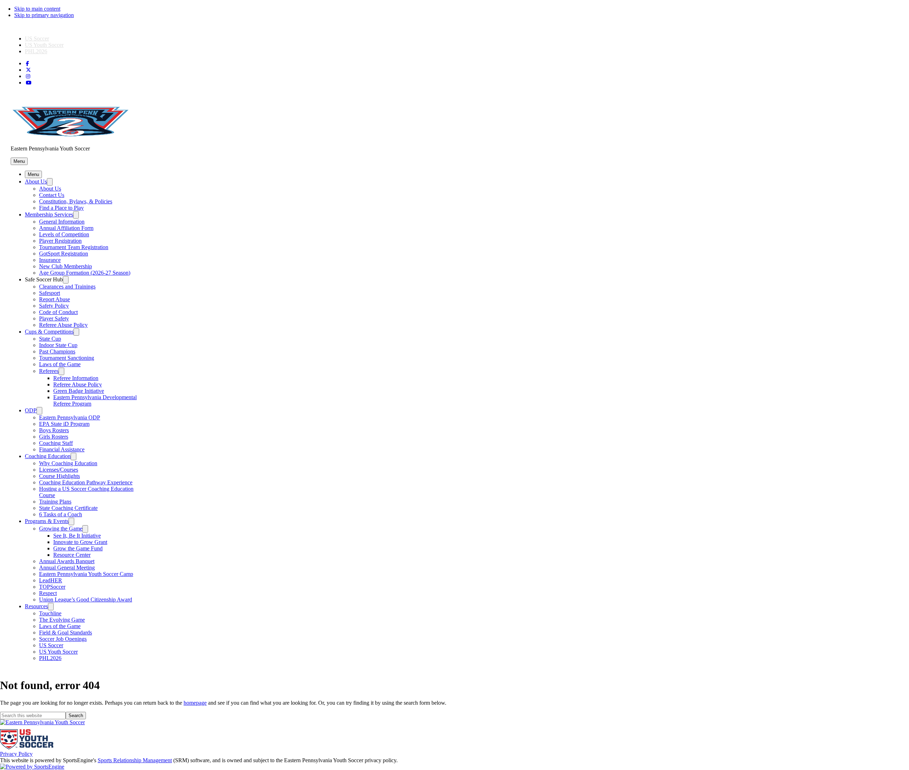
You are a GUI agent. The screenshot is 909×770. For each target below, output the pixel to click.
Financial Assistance (62, 449)
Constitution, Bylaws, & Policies (75, 201)
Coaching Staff (56, 443)
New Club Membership (65, 266)
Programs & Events (47, 521)
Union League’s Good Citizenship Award (85, 599)
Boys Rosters (54, 430)
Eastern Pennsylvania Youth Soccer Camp (86, 574)
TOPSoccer (52, 587)
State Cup (50, 339)
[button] (19, 161)
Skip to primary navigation (44, 15)
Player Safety (54, 318)
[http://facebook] (27, 63)
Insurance (50, 260)
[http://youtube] (29, 83)
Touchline (50, 613)
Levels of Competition (64, 234)
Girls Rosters (53, 437)
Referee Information (75, 378)
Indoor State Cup (58, 345)
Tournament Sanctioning (66, 358)
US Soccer (37, 38)
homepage (195, 703)
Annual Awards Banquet (66, 561)
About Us (36, 181)
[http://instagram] (28, 76)
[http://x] (28, 70)
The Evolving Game (62, 620)
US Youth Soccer (44, 45)
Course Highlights (59, 476)
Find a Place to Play (61, 208)
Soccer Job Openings (63, 639)
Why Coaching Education (68, 463)
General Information (62, 222)
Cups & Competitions (49, 332)
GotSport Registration (63, 254)
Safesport (49, 293)
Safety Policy (54, 306)
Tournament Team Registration (73, 247)
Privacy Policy (16, 754)
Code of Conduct (58, 312)
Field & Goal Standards (65, 632)
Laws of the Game (60, 364)
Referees (49, 371)
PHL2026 (36, 51)
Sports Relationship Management (135, 760)
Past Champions (57, 351)
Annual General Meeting (67, 568)
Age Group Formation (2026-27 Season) (84, 273)
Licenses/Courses (58, 470)
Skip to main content (37, 9)
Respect (48, 593)
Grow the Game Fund (78, 548)
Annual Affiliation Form (66, 228)
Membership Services (49, 214)
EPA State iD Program (64, 424)
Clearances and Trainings (67, 287)
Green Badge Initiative (78, 391)
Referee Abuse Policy (63, 325)
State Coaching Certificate (68, 508)
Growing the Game (60, 529)
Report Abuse (54, 299)
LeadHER (50, 580)
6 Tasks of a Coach (60, 514)
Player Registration (60, 241)
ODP (31, 410)
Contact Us (51, 195)
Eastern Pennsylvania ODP (69, 417)
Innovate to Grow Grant (80, 542)
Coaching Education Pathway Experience (85, 482)
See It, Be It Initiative (77, 536)
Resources (36, 606)
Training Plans (55, 502)
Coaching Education (48, 456)
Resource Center (72, 555)
